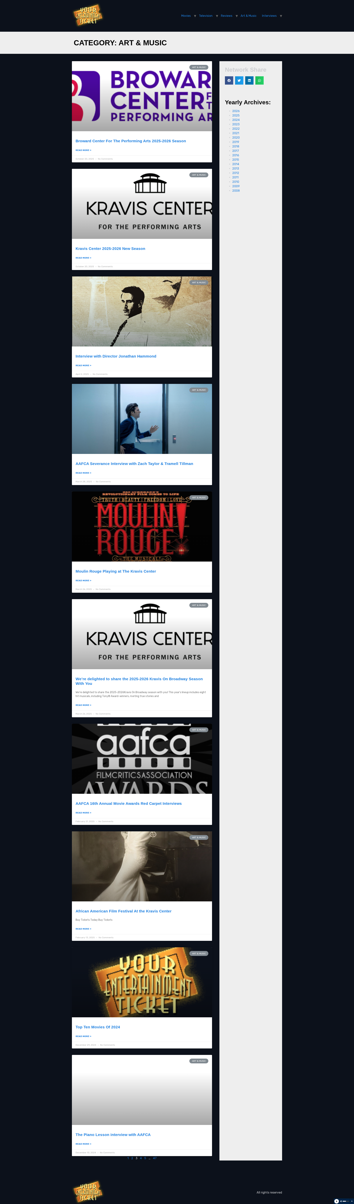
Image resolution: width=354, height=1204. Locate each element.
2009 (236, 186)
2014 (235, 164)
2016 (235, 155)
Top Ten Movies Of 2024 (98, 1027)
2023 (236, 124)
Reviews (226, 16)
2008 (236, 190)
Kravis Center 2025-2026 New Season (110, 248)
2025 (236, 115)
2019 (235, 142)
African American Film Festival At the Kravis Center (123, 911)
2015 (235, 159)
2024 (236, 120)
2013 (235, 168)
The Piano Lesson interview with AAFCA (113, 1134)
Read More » (83, 150)
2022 (236, 128)
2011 (235, 177)
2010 (235, 182)
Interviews (269, 16)
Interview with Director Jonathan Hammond (116, 356)
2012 (235, 173)
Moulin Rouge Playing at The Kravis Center (116, 571)
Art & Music (248, 16)
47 (155, 1158)
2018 (235, 146)
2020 (236, 137)
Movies (186, 16)
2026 (236, 111)
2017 (235, 151)
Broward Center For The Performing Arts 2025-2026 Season (131, 141)
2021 (235, 133)
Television (206, 16)
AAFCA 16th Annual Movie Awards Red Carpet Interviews (129, 803)
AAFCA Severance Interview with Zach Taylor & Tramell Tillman (134, 463)
